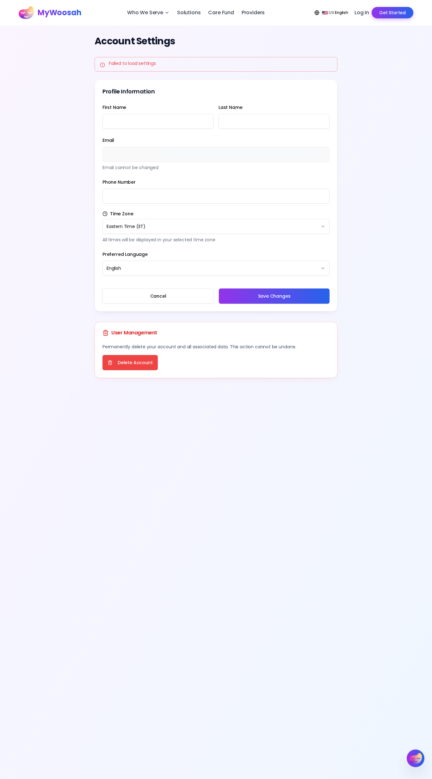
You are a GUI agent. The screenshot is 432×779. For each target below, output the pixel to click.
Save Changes (274, 296)
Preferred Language (125, 254)
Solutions (189, 12)
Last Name (230, 107)
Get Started (392, 13)
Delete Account (135, 362)
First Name (114, 107)
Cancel (158, 296)
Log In (362, 12)
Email (108, 140)
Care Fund (221, 12)
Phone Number (119, 182)
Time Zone (121, 213)
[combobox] (216, 226)
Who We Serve (145, 12)
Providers (253, 12)
